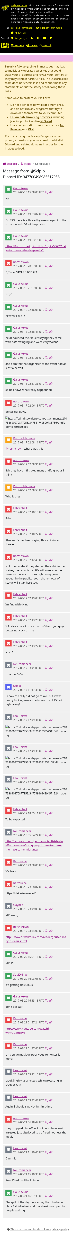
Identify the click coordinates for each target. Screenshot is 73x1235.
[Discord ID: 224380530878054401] (8, 906)
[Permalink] (50, 192)
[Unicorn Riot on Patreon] (51, 38)
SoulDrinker (21, 974)
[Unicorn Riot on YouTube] (44, 38)
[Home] (5, 45)
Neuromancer (22, 664)
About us (19, 32)
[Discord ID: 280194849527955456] (8, 665)
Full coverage (22, 27)
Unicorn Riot (19, 5)
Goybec (18, 905)
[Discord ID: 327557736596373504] (8, 263)
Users (33, 45)
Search (46, 45)
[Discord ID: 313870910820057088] (8, 439)
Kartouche (20, 861)
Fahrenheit (20, 508)
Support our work (50, 27)
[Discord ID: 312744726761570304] (8, 862)
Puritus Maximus (24, 438)
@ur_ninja (20, 38)
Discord (11, 164)
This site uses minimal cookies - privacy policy (39, 1229)
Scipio (27, 164)
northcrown (21, 262)
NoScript (46, 121)
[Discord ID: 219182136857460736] (8, 717)
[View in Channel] (46, 192)
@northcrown (14, 448)
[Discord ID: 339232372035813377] (8, 976)
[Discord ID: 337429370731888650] (8, 687)
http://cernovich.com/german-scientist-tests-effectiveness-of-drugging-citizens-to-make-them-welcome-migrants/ (34, 845)
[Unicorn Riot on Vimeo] (38, 38)
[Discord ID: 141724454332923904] (8, 509)
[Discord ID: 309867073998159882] (8, 189)
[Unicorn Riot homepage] (5, 7)
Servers (18, 45)
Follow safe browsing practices (31, 117)
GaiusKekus (20, 188)
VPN (31, 129)
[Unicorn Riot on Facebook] (32, 38)
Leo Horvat (20, 716)
